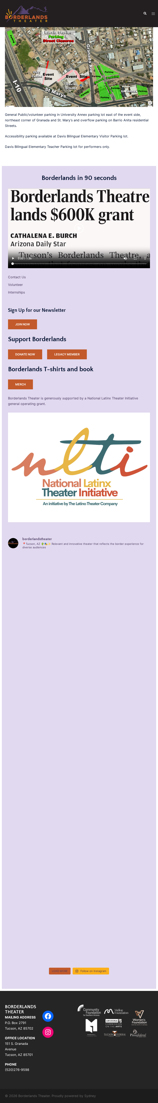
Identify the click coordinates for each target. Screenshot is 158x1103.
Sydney (90, 1096)
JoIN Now (22, 324)
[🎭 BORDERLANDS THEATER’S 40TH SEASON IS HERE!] (43, 738)
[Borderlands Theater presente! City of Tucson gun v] (115, 862)
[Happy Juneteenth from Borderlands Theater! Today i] (115, 903)
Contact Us (17, 277)
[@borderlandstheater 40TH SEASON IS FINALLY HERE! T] (115, 738)
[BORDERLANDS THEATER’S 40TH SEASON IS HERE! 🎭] (115, 573)
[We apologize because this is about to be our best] (115, 779)
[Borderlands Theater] (26, 13)
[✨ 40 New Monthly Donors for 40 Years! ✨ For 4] (115, 697)
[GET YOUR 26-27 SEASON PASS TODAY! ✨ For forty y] (43, 820)
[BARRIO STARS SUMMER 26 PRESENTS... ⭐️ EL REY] (43, 903)
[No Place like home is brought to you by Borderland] (43, 944)
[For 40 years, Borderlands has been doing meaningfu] (43, 573)
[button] (144, 13)
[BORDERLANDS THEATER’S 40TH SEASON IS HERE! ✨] (43, 656)
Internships (16, 292)
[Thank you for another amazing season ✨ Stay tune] (115, 944)
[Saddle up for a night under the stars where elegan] (43, 697)
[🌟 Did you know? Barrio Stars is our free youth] (115, 614)
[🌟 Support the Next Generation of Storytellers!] (43, 614)
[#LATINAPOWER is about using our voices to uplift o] (43, 862)
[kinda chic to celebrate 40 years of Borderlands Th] (115, 656)
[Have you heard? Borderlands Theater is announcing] (115, 820)
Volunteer (15, 285)
